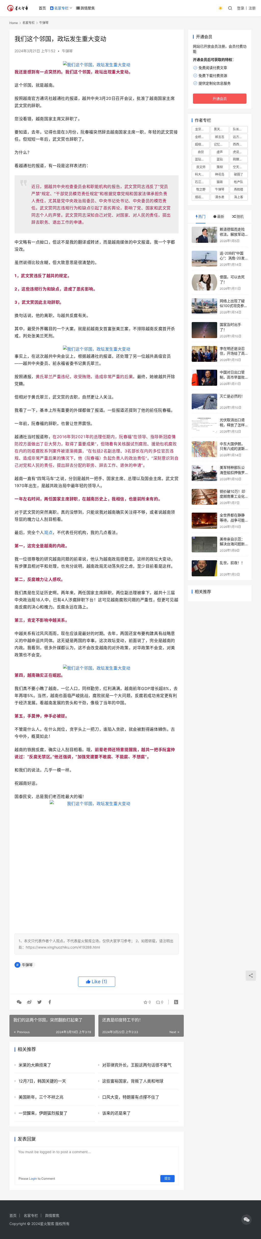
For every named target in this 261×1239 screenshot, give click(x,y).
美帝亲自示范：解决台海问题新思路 (232, 544)
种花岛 (219, 174)
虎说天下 (239, 152)
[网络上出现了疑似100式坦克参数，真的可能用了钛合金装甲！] (204, 306)
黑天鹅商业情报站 (221, 129)
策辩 (220, 167)
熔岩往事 (201, 197)
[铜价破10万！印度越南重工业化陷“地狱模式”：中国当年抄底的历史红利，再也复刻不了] (204, 497)
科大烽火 (201, 174)
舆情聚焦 (88, 8)
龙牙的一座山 (202, 129)
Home (13, 23)
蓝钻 (220, 159)
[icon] (246, 1220)
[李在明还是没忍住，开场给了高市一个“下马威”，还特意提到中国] (204, 354)
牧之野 (200, 189)
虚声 (220, 152)
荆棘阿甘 (239, 159)
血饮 (201, 152)
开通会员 (220, 98)
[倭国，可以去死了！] (204, 282)
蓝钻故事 (201, 159)
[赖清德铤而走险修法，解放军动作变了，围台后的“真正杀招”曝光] (204, 235)
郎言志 (219, 137)
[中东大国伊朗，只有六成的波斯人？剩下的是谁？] (204, 449)
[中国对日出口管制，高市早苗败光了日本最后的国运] (204, 378)
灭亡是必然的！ (232, 396)
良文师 (200, 167)
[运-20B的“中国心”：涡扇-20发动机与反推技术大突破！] (204, 259)
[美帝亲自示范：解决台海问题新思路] (204, 545)
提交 (167, 1178)
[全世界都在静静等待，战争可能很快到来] (204, 521)
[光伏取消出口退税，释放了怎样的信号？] (204, 425)
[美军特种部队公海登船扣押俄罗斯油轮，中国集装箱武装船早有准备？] (204, 473)
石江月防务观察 (202, 182)
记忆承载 (220, 144)
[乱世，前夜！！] (204, 568)
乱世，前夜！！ (232, 563)
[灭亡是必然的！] (204, 402)
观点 (48, 532)
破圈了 (238, 174)
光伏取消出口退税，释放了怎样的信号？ (232, 425)
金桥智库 (201, 137)
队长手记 (239, 129)
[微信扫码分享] (19, 1002)
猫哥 (220, 182)
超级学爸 (201, 144)
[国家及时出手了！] (204, 330)
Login (33, 1178)
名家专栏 (61, 8)
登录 (240, 8)
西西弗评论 (240, 144)
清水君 (219, 197)
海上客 (238, 197)
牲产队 (238, 182)
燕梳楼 (238, 189)
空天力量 (239, 167)
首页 (42, 8)
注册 (252, 8)
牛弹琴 (67, 51)
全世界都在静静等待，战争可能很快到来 (232, 520)
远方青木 (239, 137)
